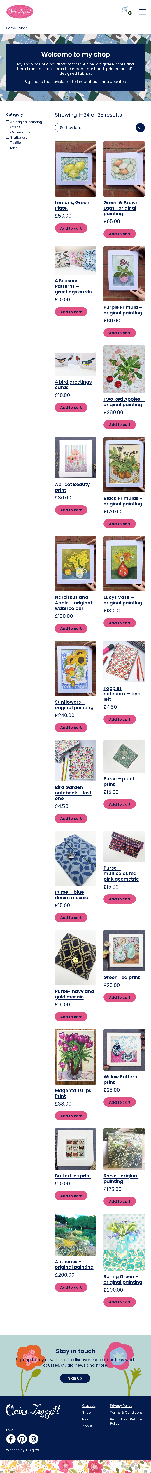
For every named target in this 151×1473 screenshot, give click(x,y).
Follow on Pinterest (22, 1439)
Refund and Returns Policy (126, 1421)
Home (11, 28)
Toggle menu (142, 12)
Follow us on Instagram (33, 1439)
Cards (15, 127)
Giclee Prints (20, 132)
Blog (85, 1419)
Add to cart (71, 228)
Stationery (18, 137)
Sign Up (75, 1378)
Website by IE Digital (22, 1450)
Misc (14, 147)
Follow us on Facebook (11, 1439)
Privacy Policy (121, 1405)
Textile (15, 142)
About (87, 1426)
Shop (86, 1412)
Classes (88, 1405)
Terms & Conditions (126, 1412)
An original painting (26, 122)
